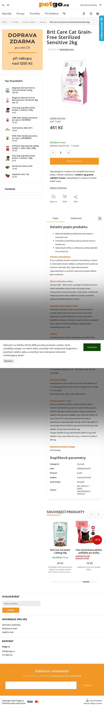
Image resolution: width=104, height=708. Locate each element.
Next (98, 515)
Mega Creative (96, 703)
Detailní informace (58, 188)
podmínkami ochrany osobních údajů (66, 676)
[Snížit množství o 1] (53, 153)
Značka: (57, 118)
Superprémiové (84, 477)
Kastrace (81, 493)
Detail (67, 535)
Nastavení (8, 361)
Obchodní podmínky (88, 5)
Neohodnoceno (67, 49)
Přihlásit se (88, 685)
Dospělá (80, 482)
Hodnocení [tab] (76, 218)
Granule (80, 464)
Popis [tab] (55, 218)
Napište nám (8, 632)
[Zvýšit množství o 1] (68, 153)
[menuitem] (8, 13)
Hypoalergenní (83, 491)
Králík (79, 473)
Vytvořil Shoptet (96, 700)
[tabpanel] (60, 550)
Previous (92, 515)
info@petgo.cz (8, 651)
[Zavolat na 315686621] (4, 5)
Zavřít (90, 205)
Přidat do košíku (74, 161)
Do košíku (53, 535)
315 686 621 (7, 655)
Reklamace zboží (9, 628)
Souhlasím (92, 347)
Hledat (11, 610)
